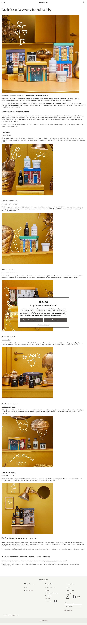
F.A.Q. (26, 587)
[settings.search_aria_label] (3, 2)
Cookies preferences (50, 587)
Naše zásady (48, 596)
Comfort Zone (70, 590)
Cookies (47, 590)
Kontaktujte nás (28, 590)
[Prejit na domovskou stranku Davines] (43, 2)
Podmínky (47, 598)
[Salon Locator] (83, 2)
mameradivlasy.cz (51, 561)
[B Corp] (67, 596)
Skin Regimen (69, 593)
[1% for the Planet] (76, 596)
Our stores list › (68, 610)
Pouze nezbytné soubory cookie (31, 320)
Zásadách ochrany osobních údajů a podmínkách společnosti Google (43, 315)
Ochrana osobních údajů (51, 593)
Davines (68, 587)
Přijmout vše (55, 320)
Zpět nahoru (43, 621)
